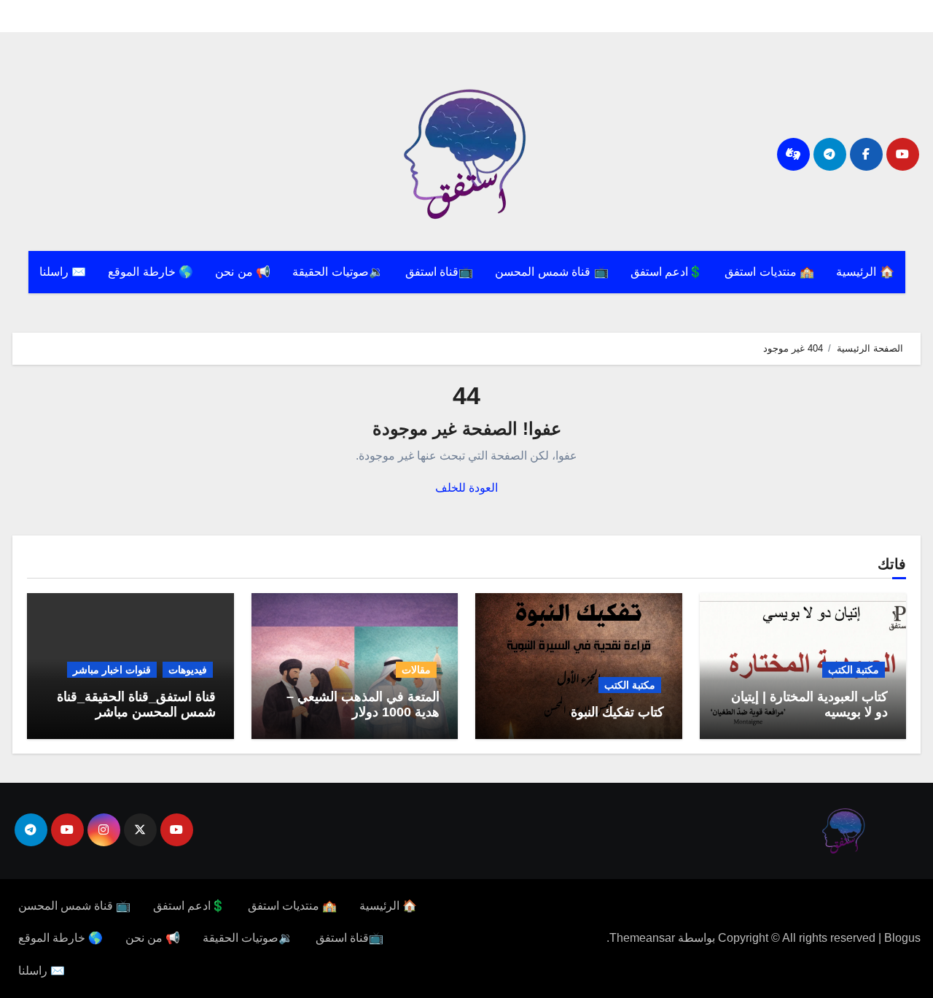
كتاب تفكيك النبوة (617, 712)
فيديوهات (187, 670)
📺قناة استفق (439, 272)
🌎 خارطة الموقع (150, 272)
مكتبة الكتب (853, 670)
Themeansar (642, 938)
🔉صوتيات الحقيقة (337, 272)
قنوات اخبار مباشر (112, 670)
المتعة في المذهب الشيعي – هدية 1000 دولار (363, 704)
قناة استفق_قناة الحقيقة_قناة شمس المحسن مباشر (136, 704)
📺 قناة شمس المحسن (552, 272)
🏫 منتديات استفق (769, 272)
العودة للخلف (466, 487)
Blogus (902, 938)
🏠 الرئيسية (865, 272)
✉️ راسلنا (63, 272)
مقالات (416, 670)
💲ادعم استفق (667, 272)
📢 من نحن (242, 272)
